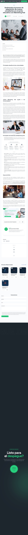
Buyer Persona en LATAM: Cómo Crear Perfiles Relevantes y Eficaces (5, 275)
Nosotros (10, 1)
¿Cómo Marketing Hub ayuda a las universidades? (8, 46)
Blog (16, 1)
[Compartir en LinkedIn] (14, 250)
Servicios (13, 1)
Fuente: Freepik (4, 47)
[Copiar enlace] (14, 255)
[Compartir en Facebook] (14, 252)
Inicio (7, 1)
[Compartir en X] (14, 247)
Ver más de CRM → (24, 264)
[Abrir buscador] (19, 1)
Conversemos (24, 1)
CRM (14, 5)
